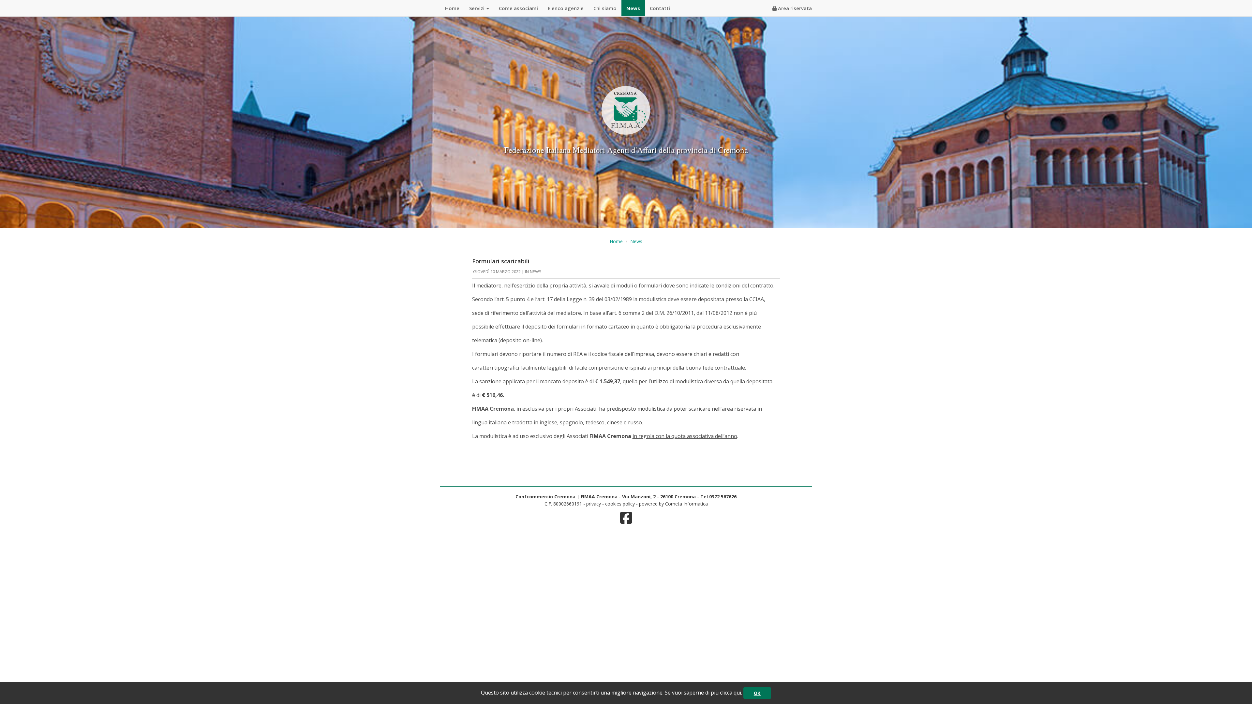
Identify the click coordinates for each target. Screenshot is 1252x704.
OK (757, 693)
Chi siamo (605, 8)
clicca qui (730, 692)
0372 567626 (723, 496)
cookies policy (620, 504)
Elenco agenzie (566, 8)
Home (452, 8)
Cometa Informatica (686, 504)
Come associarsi (518, 8)
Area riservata (794, 8)
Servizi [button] (477, 8)
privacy (593, 504)
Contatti (660, 8)
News (633, 8)
